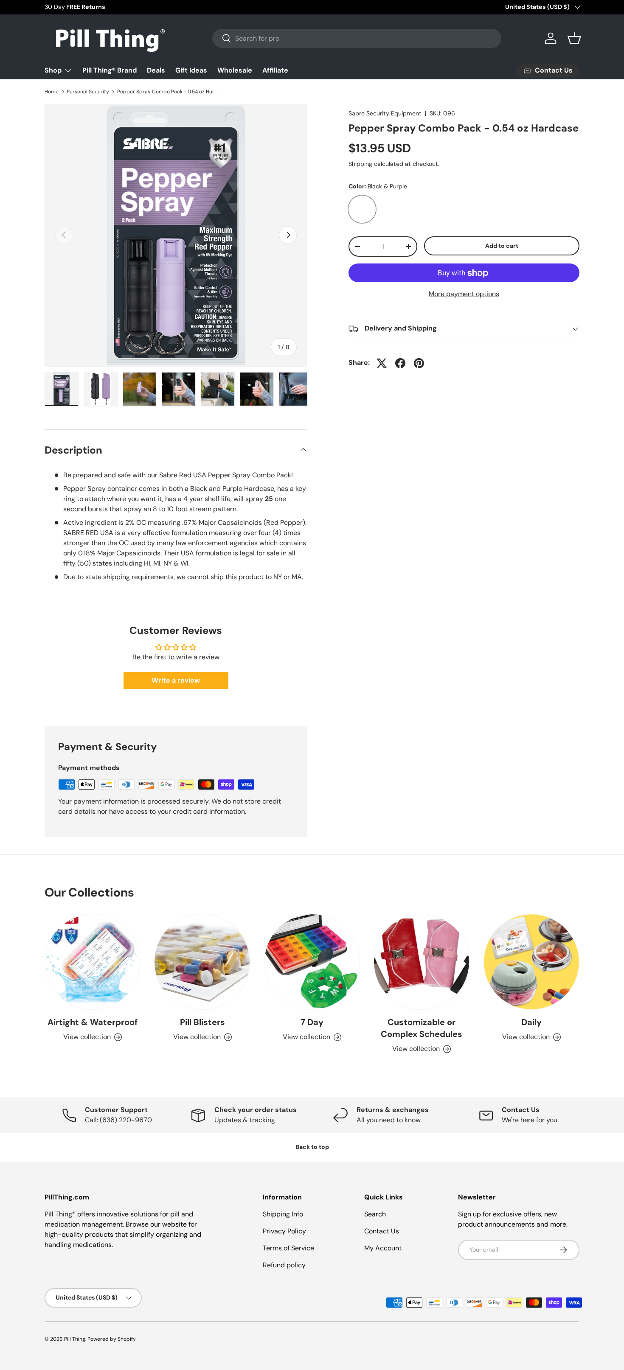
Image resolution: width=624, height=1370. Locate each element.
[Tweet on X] (381, 363)
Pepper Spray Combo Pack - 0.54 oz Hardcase (168, 91)
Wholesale (234, 70)
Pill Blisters (202, 1022)
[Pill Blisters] (202, 961)
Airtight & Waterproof (93, 1022)
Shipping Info (283, 1214)
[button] (574, 38)
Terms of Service (288, 1248)
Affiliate (275, 70)
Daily (531, 1022)
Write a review (176, 680)
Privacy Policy (284, 1231)
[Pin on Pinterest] (419, 363)
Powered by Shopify (111, 1339)
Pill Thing (74, 1339)
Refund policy (284, 1265)
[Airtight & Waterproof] (92, 961)
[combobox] (356, 38)
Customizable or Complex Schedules (421, 1028)
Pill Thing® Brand (109, 70)
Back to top (312, 1147)
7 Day (312, 1022)
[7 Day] (312, 961)
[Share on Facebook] (400, 363)
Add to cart (501, 245)
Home (52, 91)
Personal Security (88, 91)
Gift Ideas (191, 70)
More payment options (464, 294)
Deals (156, 70)
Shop (53, 70)
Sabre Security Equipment (385, 113)
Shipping (360, 164)
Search (375, 1214)
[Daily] (531, 961)
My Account (383, 1248)
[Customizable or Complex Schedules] (421, 961)
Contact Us (381, 1231)
